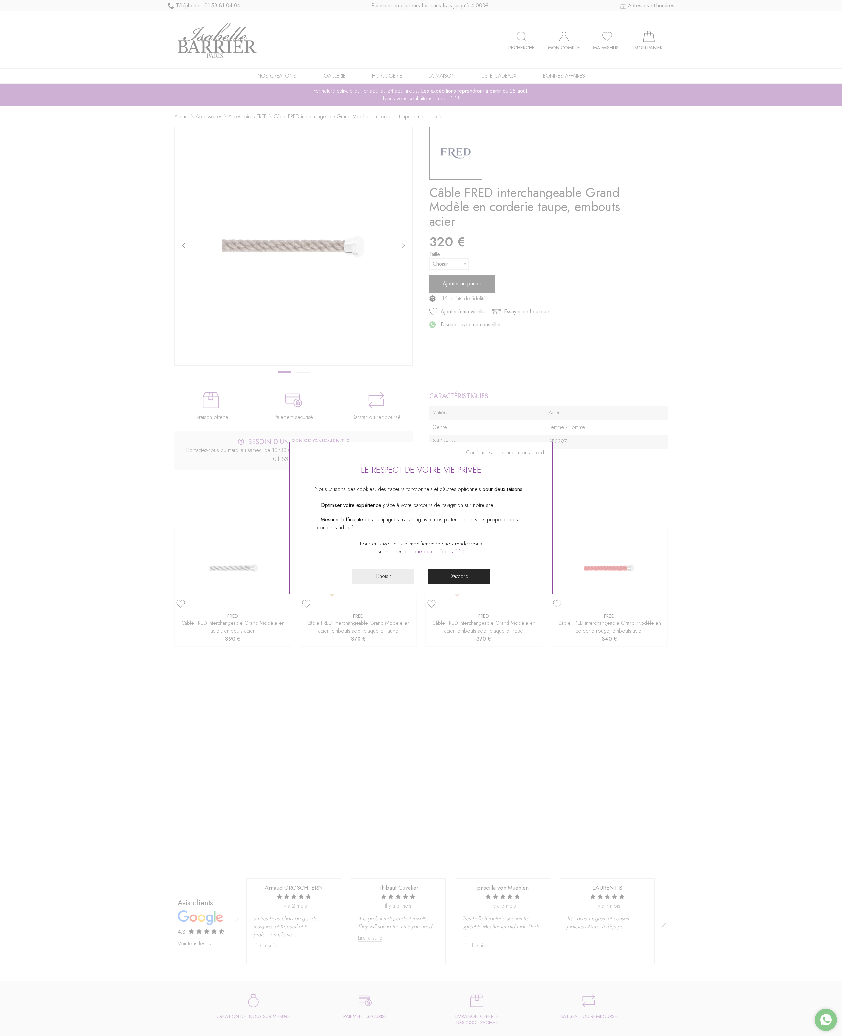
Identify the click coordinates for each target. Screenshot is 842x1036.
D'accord (458, 576)
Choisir (383, 576)
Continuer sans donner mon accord (505, 452)
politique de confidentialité (431, 551)
